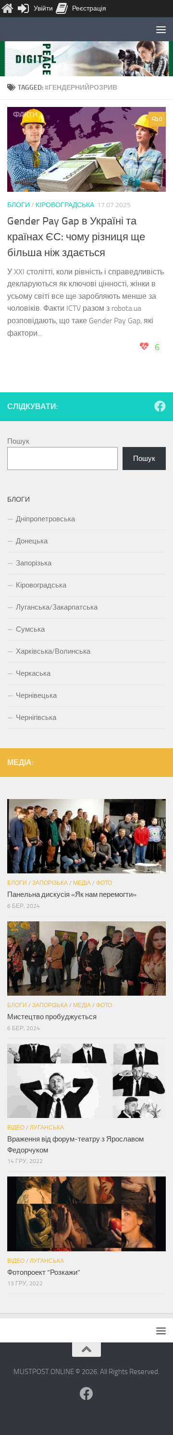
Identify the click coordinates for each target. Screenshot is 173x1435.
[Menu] (161, 29)
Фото (104, 883)
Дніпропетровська (45, 519)
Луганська (47, 1127)
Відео (16, 1127)
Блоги (18, 205)
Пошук (18, 441)
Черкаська (33, 673)
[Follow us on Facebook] (160, 406)
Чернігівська (36, 717)
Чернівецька (36, 695)
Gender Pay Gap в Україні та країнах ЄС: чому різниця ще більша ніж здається (76, 237)
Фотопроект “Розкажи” (43, 1272)
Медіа (82, 883)
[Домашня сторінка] (7, 8)
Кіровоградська (65, 205)
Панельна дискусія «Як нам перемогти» (71, 894)
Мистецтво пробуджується (52, 1016)
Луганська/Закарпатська (57, 607)
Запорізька (33, 563)
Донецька (32, 541)
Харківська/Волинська (53, 651)
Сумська (30, 629)
